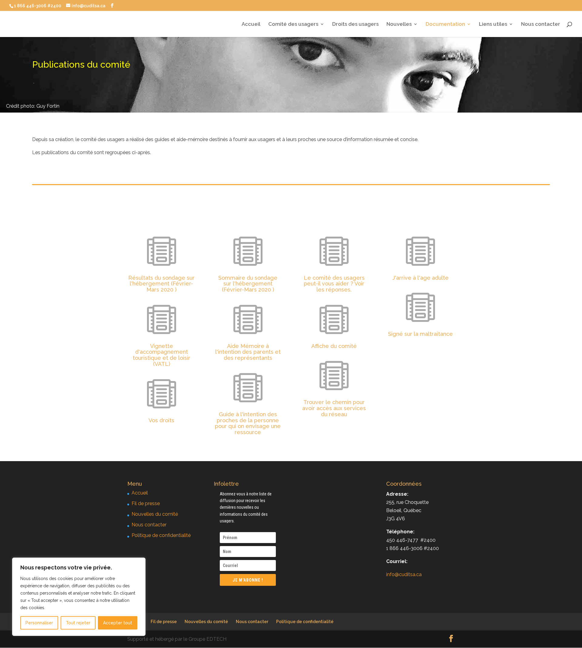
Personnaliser (39, 622)
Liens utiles (493, 24)
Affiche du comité (334, 346)
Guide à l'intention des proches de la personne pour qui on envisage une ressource (248, 423)
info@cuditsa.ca (404, 574)
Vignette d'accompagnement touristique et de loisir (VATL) (161, 355)
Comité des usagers (293, 24)
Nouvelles (399, 24)
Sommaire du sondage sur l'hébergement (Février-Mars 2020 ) (247, 284)
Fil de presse (146, 503)
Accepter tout (117, 622)
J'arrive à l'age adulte (420, 278)
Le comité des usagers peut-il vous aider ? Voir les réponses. (334, 284)
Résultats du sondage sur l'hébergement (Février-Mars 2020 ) (161, 284)
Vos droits (161, 420)
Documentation (445, 24)
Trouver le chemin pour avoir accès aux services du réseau (334, 408)
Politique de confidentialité (161, 535)
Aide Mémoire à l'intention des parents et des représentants (248, 352)
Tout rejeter (78, 622)
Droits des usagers (355, 24)
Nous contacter (540, 24)
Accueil (251, 24)
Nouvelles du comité (155, 514)
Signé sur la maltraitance (420, 334)
